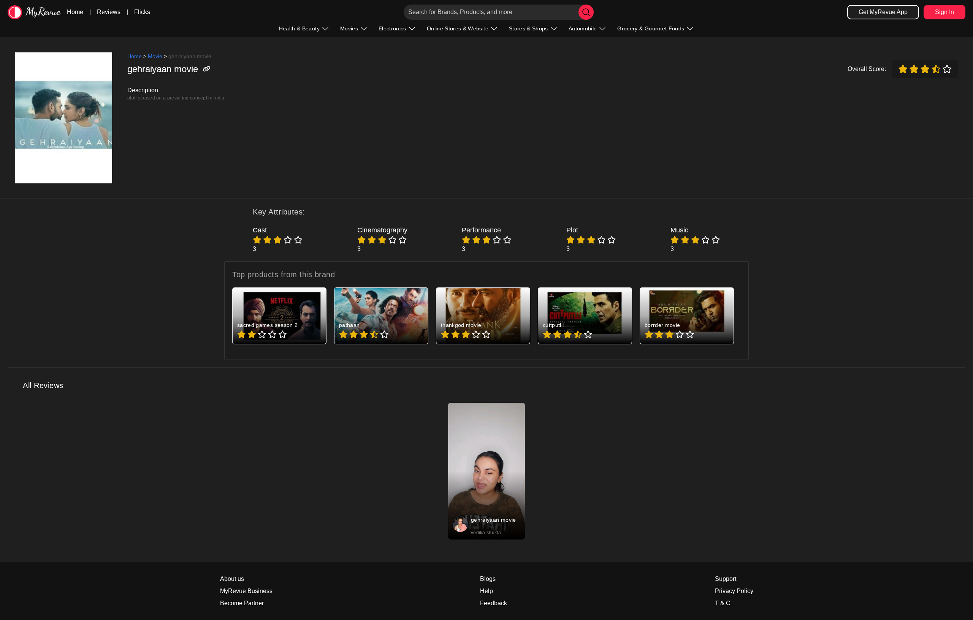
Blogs (488, 579)
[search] (586, 12)
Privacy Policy (734, 591)
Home (75, 12)
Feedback (493, 603)
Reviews (108, 12)
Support (725, 579)
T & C (723, 603)
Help (486, 591)
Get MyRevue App (883, 12)
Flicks (142, 12)
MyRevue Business (246, 591)
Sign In (944, 12)
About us (232, 579)
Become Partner (242, 603)
